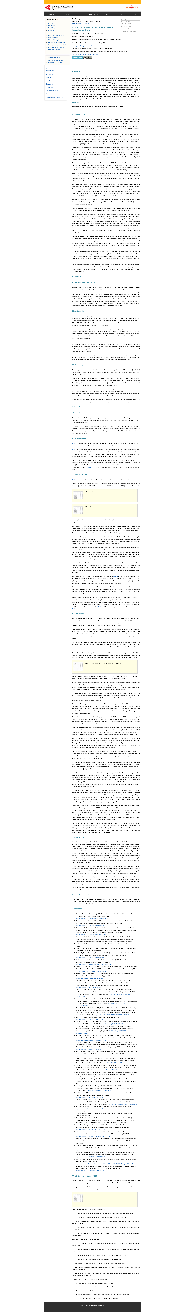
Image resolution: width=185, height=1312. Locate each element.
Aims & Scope (51, 28)
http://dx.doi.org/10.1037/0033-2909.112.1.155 (90, 1019)
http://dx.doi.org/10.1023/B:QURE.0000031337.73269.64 (112, 1015)
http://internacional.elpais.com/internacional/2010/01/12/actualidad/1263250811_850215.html (104, 1164)
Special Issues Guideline (54, 62)
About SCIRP (88, 1305)
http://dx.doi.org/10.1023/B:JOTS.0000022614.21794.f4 (93, 1136)
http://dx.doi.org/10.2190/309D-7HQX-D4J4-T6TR (91, 1040)
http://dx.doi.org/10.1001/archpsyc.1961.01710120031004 (93, 964)
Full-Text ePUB (126, 26)
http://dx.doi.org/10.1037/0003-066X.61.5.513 (90, 925)
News (107, 14)
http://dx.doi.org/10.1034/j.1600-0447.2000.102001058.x (93, 934)
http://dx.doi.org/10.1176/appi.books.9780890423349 (92, 918)
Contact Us (101, 1305)
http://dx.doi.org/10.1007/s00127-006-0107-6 (123, 1104)
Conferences (93, 14)
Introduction (49, 74)
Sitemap (95, 1305)
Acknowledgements (52, 90)
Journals (65, 14)
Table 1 (74, 443)
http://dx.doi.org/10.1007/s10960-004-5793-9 (89, 1150)
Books (79, 14)
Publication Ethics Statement (55, 47)
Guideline (49, 33)
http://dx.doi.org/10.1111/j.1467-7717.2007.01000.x (91, 1129)
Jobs (134, 14)
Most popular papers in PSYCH (56, 45)
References (49, 94)
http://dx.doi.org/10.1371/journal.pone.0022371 (90, 1170)
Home (51, 14)
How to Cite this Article (128, 31)
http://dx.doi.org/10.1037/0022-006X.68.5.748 (93, 971)
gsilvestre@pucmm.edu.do (84, 46)
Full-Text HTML (126, 24)
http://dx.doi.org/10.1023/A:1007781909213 (89, 1056)
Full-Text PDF (125, 21)
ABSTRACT (50, 71)
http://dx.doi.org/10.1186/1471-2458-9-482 (89, 1049)
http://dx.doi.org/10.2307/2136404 (112, 1024)
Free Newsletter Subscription (55, 42)
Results (48, 81)
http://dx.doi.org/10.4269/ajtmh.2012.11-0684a (90, 978)
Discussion (49, 84)
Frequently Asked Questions (55, 52)
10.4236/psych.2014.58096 (80, 23)
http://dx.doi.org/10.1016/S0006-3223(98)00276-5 (91, 1157)
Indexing (49, 23)
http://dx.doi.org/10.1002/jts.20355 (112, 1063)
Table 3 (100, 607)
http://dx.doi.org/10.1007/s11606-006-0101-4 (89, 987)
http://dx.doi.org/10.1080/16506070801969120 (90, 1097)
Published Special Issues (54, 60)
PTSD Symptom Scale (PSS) (55, 97)
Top (47, 68)
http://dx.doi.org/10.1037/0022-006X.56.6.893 (90, 957)
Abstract (124, 19)
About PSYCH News (53, 49)
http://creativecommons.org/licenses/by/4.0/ (85, 54)
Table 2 (90, 467)
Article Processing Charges (55, 35)
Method (48, 77)
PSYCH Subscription (53, 40)
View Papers (50, 25)
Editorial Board (51, 30)
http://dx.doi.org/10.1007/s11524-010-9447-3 (106, 1070)
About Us (121, 14)
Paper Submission (52, 37)
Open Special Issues (53, 57)
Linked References (127, 28)
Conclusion (49, 87)
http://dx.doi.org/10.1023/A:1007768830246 (100, 1090)
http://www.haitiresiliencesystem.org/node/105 (90, 1109)
